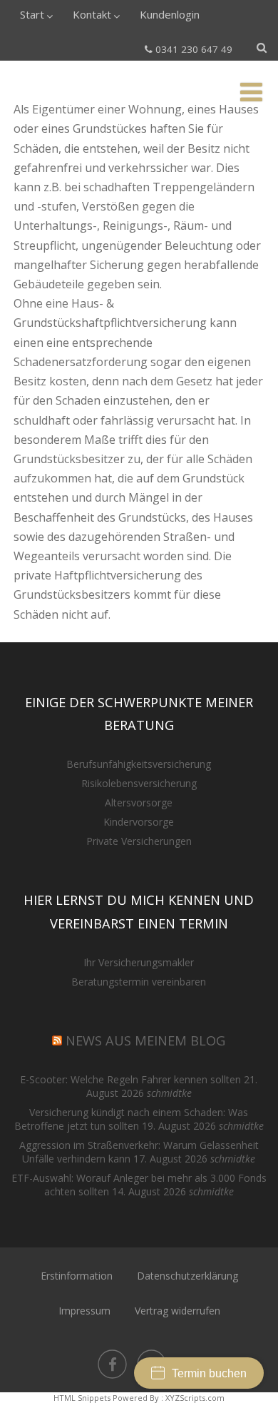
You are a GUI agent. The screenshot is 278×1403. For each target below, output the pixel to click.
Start (32, 14)
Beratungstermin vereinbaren (138, 981)
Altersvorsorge (139, 802)
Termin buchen (209, 1373)
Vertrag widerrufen (177, 1310)
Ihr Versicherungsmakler (138, 962)
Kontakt (92, 14)
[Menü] (251, 91)
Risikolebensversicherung (139, 783)
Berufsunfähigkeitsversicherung (138, 764)
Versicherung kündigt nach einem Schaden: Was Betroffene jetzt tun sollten (131, 1119)
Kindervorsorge (138, 822)
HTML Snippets (81, 1397)
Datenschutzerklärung (187, 1275)
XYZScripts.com (195, 1397)
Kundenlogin (170, 14)
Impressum (84, 1310)
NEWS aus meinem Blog (145, 1040)
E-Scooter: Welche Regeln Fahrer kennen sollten (130, 1079)
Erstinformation (77, 1275)
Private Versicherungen (139, 841)
